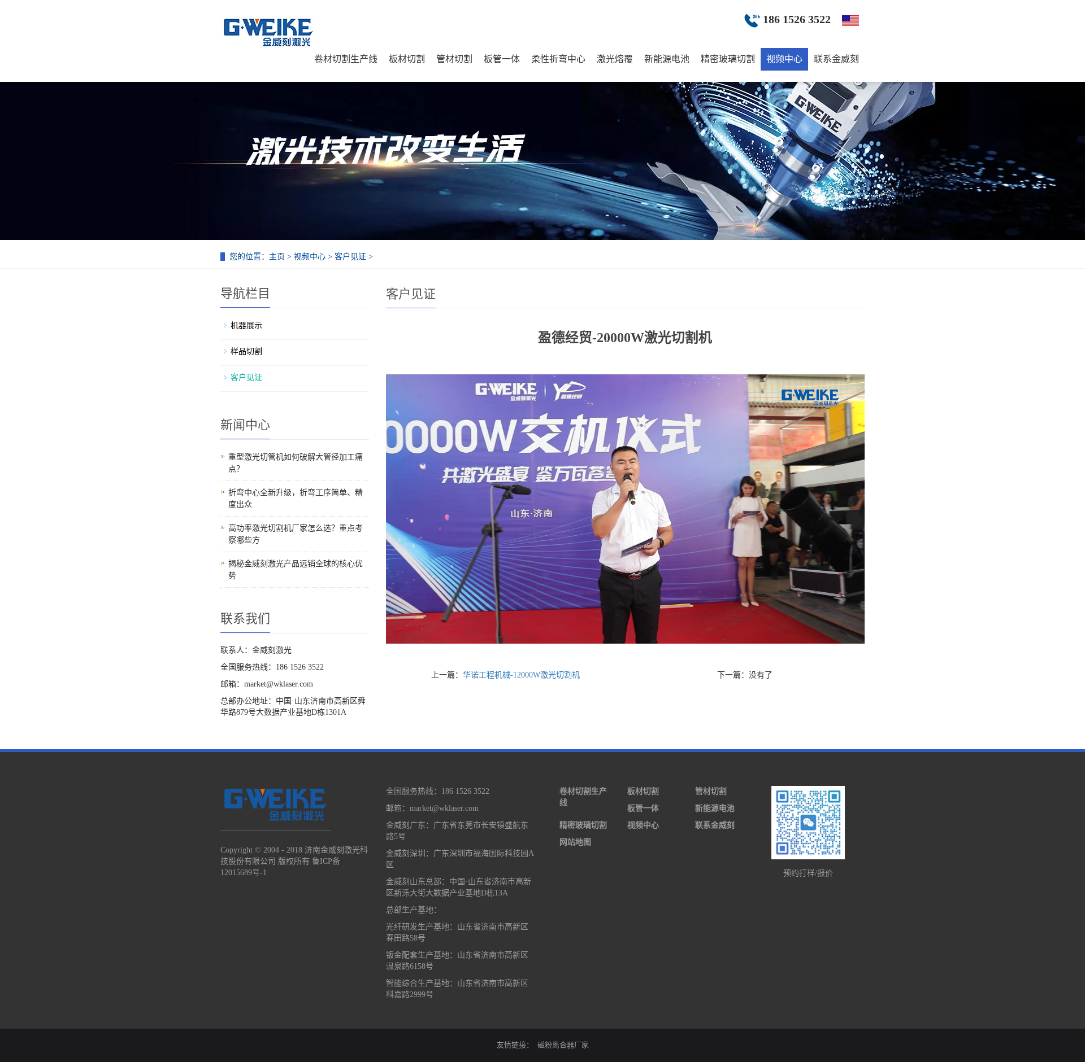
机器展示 (246, 325)
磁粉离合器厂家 (563, 1045)
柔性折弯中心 (558, 59)
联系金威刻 (836, 59)
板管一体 (502, 59)
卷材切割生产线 (345, 59)
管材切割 (454, 59)
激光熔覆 (615, 59)
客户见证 (350, 256)
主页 (277, 256)
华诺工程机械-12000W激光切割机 (521, 675)
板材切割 (407, 59)
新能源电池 (666, 59)
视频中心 (784, 59)
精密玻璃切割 (728, 59)
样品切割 (246, 351)
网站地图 (575, 842)
